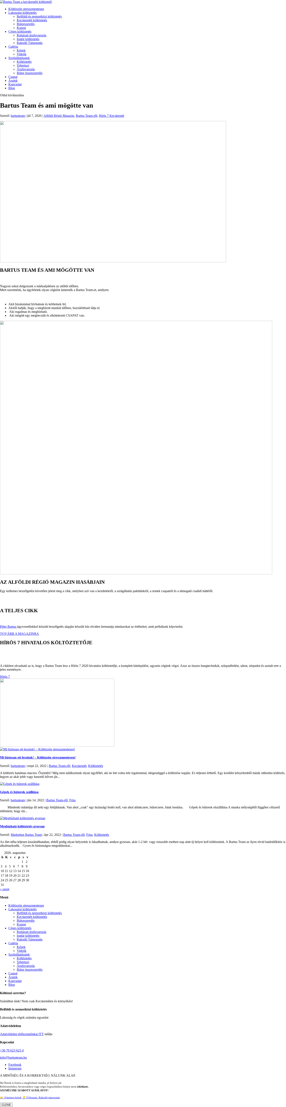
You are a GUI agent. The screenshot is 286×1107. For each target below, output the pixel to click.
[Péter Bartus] (16, 626)
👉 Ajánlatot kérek (11, 1097)
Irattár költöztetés (28, 39)
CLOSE (6, 1104)
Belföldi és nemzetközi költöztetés (39, 16)
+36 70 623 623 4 (12, 1050)
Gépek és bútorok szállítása (19, 792)
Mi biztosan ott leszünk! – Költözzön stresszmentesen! (38, 757)
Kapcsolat (15, 84)
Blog (11, 88)
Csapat (12, 77)
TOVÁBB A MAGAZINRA (19, 633)
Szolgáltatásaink (19, 58)
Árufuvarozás (26, 69)
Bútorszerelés (26, 24)
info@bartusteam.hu (13, 1057)
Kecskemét (79, 766)
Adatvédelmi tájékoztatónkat (19, 1034)
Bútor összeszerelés (30, 73)
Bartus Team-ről (86, 115)
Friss (72, 800)
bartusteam (18, 115)
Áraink (13, 80)
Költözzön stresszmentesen (26, 9)
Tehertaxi (23, 65)
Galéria (13, 46)
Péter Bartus (8, 626)
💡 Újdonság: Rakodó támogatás (41, 1097)
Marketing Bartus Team (26, 834)
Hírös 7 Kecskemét (111, 115)
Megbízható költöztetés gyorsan (22, 826)
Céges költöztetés (19, 31)
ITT (41, 1034)
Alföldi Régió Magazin (59, 115)
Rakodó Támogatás (30, 43)
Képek (21, 50)
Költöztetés (24, 61)
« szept (4, 889)
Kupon (21, 28)
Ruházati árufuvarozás (31, 35)
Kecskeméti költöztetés (32, 20)
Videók (21, 54)
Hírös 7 (5, 676)
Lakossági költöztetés (22, 12)
